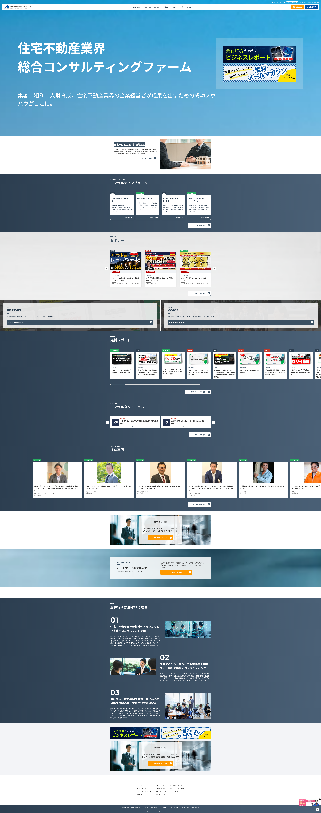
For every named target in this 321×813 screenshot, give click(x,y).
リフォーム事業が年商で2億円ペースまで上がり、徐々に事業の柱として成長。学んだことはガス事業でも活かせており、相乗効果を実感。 (211, 488)
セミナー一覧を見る (199, 293)
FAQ (159, 807)
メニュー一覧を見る (199, 225)
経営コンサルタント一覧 (177, 788)
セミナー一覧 (160, 785)
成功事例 (139, 795)
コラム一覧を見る (200, 435)
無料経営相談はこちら (160, 538)
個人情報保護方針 (130, 807)
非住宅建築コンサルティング (122, 199)
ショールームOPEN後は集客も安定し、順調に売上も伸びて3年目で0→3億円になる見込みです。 (160, 487)
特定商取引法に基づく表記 (152, 807)
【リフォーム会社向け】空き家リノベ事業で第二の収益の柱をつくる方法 (172, 371)
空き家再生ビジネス (144, 198)
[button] (153, 7)
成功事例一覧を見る (199, 504)
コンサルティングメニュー (144, 792)
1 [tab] (118, 384)
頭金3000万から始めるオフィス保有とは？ (250, 371)
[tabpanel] (122, 364)
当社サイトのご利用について (193, 807)
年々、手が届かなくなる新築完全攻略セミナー (194, 279)
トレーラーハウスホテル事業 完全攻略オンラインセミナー (125, 279)
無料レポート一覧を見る (15, 322)
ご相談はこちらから (176, 572)
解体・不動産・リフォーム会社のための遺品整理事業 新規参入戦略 (198, 372)
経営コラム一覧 (160, 795)
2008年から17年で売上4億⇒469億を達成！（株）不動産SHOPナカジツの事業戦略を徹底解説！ (224, 373)
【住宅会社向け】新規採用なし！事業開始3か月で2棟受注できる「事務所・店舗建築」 (147, 372)
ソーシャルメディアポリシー (167, 807)
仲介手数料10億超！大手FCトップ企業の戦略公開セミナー (160, 279)
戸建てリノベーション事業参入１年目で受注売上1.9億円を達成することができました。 (109, 487)
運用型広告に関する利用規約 (180, 807)
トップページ (141, 785)
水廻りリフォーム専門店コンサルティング (198, 199)
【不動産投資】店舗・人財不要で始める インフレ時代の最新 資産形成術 (275, 372)
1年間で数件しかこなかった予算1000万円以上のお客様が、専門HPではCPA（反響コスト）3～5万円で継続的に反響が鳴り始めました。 (57, 488)
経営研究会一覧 (160, 788)
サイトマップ (174, 792)
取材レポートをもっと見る (177, 322)
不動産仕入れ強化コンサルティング (173, 199)
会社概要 (124, 807)
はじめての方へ (147, 158)
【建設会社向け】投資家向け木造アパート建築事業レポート (300, 372)
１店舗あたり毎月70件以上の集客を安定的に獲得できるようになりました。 (263, 487)
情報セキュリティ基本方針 (140, 807)
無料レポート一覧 (161, 792)
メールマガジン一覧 (176, 785)
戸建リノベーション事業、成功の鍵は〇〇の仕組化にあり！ (121, 372)
